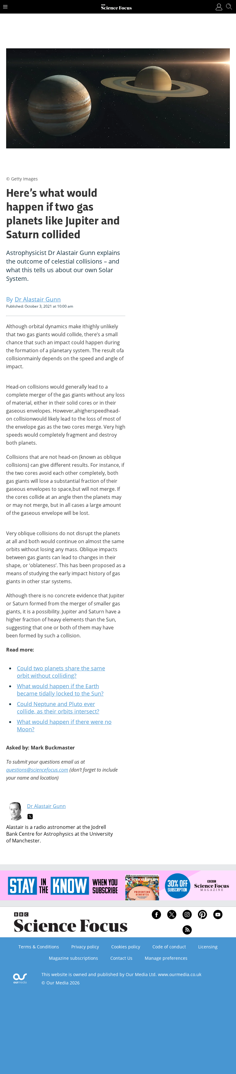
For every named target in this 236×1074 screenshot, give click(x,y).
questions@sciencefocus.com (37, 769)
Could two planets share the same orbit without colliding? (61, 671)
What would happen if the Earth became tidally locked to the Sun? (60, 689)
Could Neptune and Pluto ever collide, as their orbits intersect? (58, 707)
